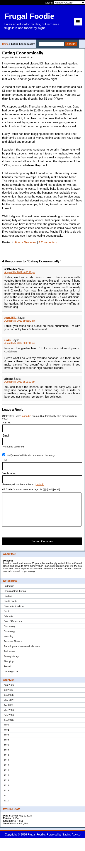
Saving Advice (71, 834)
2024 (6, 730)
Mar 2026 (9, 710)
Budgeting (9, 586)
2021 (6, 745)
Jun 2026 (9, 695)
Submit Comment (42, 541)
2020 (6, 750)
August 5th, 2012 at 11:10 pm (19, 381)
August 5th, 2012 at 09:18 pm (19, 343)
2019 (6, 755)
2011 (6, 795)
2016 (6, 770)
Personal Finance (13, 641)
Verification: (9, 473)
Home (5, 44)
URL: (5, 460)
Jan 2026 (9, 720)
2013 (6, 785)
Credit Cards (10, 601)
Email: (6, 435)
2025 (6, 725)
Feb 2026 (9, 715)
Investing (8, 636)
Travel (7, 666)
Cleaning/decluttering (15, 591)
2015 (6, 775)
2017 (6, 765)
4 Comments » (48, 242)
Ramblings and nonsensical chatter (22, 646)
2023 (6, 735)
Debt (6, 611)
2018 (6, 760)
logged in (26, 416)
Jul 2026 (8, 690)
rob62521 (10, 317)
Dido (7, 340)
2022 (6, 740)
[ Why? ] (40, 484)
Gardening (9, 626)
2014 (6, 780)
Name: (6, 422)
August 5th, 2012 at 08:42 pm (19, 320)
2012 (6, 790)
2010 (6, 800)
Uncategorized (11, 671)
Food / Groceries (13, 621)
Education (9, 616)
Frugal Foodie (36, 834)
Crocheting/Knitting (14, 606)
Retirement (9, 651)
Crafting (8, 596)
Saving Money (11, 656)
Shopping (9, 661)
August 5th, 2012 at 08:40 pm (19, 272)
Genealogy (9, 631)
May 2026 (9, 700)
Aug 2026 (9, 685)
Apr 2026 (8, 705)
